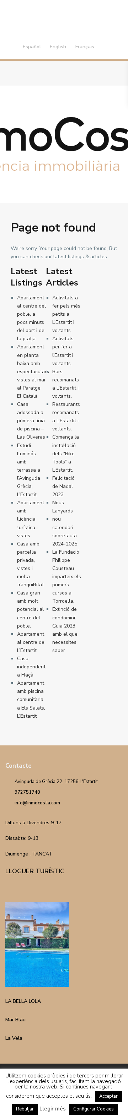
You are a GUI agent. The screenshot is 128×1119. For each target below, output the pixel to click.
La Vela (13, 1038)
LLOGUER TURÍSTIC (34, 871)
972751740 (27, 792)
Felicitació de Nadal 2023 (63, 486)
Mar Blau (15, 1019)
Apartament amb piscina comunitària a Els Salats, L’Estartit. (31, 699)
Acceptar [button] (108, 1096)
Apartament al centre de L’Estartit (30, 642)
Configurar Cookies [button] (93, 1109)
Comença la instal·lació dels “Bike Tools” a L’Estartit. (65, 453)
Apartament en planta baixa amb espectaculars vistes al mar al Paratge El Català (33, 371)
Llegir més (52, 1108)
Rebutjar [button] (25, 1109)
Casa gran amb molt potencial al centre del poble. (30, 609)
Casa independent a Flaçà (31, 666)
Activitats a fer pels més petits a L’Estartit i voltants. (66, 314)
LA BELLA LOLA (23, 1001)
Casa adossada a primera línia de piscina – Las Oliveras (31, 420)
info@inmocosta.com (37, 803)
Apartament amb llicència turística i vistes (30, 519)
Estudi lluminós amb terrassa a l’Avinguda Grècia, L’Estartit (28, 470)
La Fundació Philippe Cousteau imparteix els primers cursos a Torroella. (66, 577)
